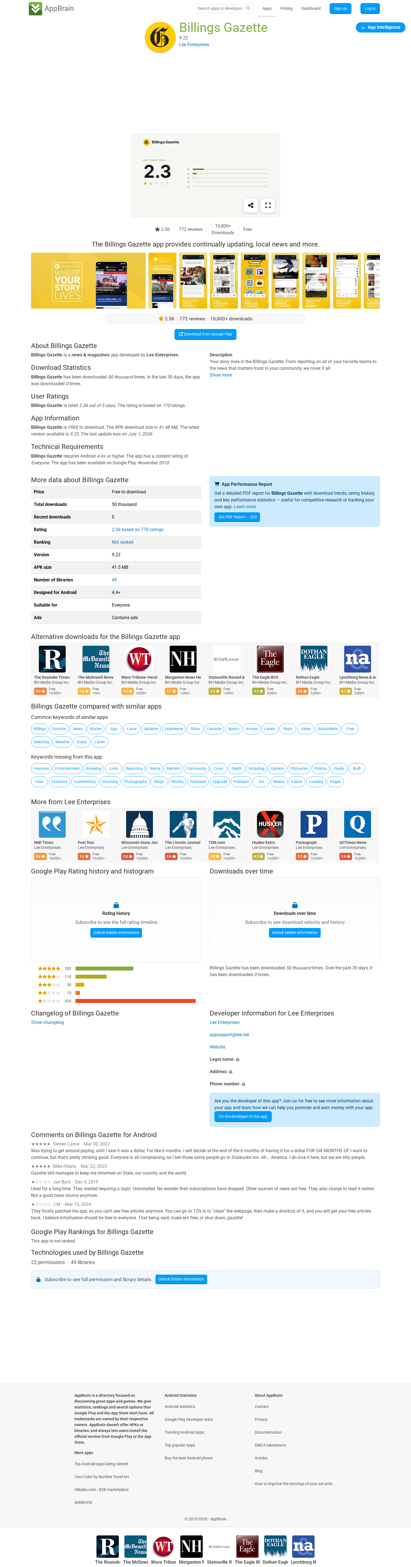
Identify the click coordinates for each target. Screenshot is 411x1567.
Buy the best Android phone (188, 1458)
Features (41, 768)
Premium (241, 781)
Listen (100, 742)
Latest (269, 728)
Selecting (41, 742)
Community (196, 768)
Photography (135, 781)
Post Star (86, 842)
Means (279, 781)
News (78, 728)
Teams (154, 768)
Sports (233, 728)
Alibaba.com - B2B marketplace (101, 1489)
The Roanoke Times (52, 677)
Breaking (93, 768)
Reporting (134, 768)
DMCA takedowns (270, 1445)
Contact (262, 1406)
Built (357, 768)
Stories (96, 728)
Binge (159, 781)
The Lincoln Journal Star (183, 842)
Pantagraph (306, 842)
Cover (219, 768)
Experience (173, 728)
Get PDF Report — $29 (238, 517)
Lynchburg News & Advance (357, 677)
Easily (339, 768)
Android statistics (180, 1406)
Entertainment (67, 768)
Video (306, 728)
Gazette (59, 728)
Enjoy (82, 742)
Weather (62, 742)
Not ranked (122, 542)
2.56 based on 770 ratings (137, 529)
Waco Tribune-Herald (139, 677)
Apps (267, 8)
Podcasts (198, 781)
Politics (320, 768)
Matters (173, 768)
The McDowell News (96, 677)
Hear (39, 781)
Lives (113, 768)
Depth (237, 768)
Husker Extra (263, 842)
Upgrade (219, 781)
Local (131, 728)
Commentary (85, 781)
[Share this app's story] (250, 205)
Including (256, 768)
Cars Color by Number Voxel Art (101, 1476)
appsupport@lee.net (229, 1034)
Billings (40, 728)
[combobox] (220, 8)
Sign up (340, 8)
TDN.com (217, 842)
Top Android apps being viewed (101, 1464)
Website (217, 1047)
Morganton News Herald (183, 677)
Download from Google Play (207, 334)
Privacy (261, 1419)
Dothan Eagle (308, 677)
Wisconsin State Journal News (139, 842)
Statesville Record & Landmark (227, 677)
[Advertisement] (199, 94)
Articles (261, 1458)
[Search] (248, 8)
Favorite (214, 728)
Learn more (245, 506)
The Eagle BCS (265, 677)
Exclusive (59, 781)
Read (287, 728)
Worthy (177, 781)
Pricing (286, 8)
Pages (335, 781)
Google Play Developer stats (189, 1419)
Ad (261, 781)
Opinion (277, 768)
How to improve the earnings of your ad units (293, 1483)
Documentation (268, 1432)
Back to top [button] (397, 1516)
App (113, 728)
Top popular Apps (180, 1445)
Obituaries (299, 768)
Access (251, 728)
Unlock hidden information (116, 932)
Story (195, 728)
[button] (295, 1059)
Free (350, 728)
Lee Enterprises (87, 802)
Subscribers (328, 728)
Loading (316, 781)
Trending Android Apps (184, 1432)
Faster (297, 781)
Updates (151, 728)
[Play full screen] (268, 205)
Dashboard (311, 8)
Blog (259, 1471)
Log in (370, 8)
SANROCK (83, 1502)
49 (114, 580)
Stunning (110, 781)
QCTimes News (353, 842)
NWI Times (43, 842)
